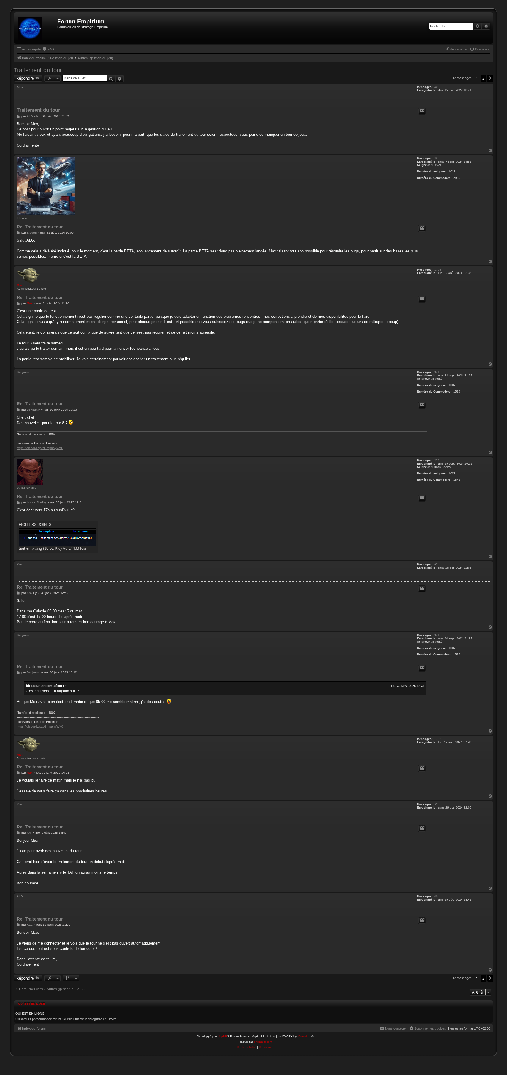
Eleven (22, 218)
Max (20, 285)
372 (437, 460)
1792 (437, 269)
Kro (19, 564)
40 (436, 87)
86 (436, 158)
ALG (20, 87)
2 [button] (483, 78)
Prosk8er (304, 1036)
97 (436, 564)
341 (437, 372)
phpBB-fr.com (263, 1041)
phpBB (222, 1036)
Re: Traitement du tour (40, 226)
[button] (490, 78)
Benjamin (23, 372)
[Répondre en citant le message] (422, 111)
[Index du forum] (36, 28)
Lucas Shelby (26, 487)
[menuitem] (48, 49)
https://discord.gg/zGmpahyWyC (40, 448)
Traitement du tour (38, 70)
